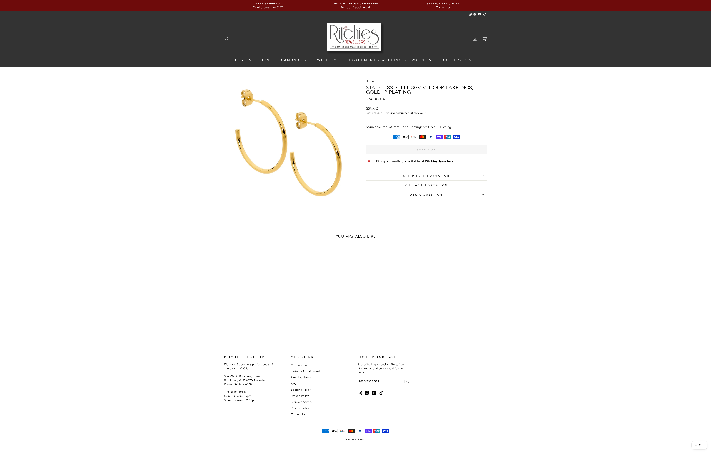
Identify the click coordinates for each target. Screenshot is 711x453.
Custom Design (253, 60)
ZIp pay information (426, 185)
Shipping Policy (301, 389)
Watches (422, 60)
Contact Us (298, 414)
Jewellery (325, 60)
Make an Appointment (305, 371)
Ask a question (426, 194)
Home (370, 81)
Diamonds (292, 60)
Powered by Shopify (355, 438)
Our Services (457, 60)
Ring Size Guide (301, 377)
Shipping (389, 113)
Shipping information (426, 175)
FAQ (294, 383)
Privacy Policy (300, 408)
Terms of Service (302, 402)
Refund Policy (300, 396)
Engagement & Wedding (374, 60)
